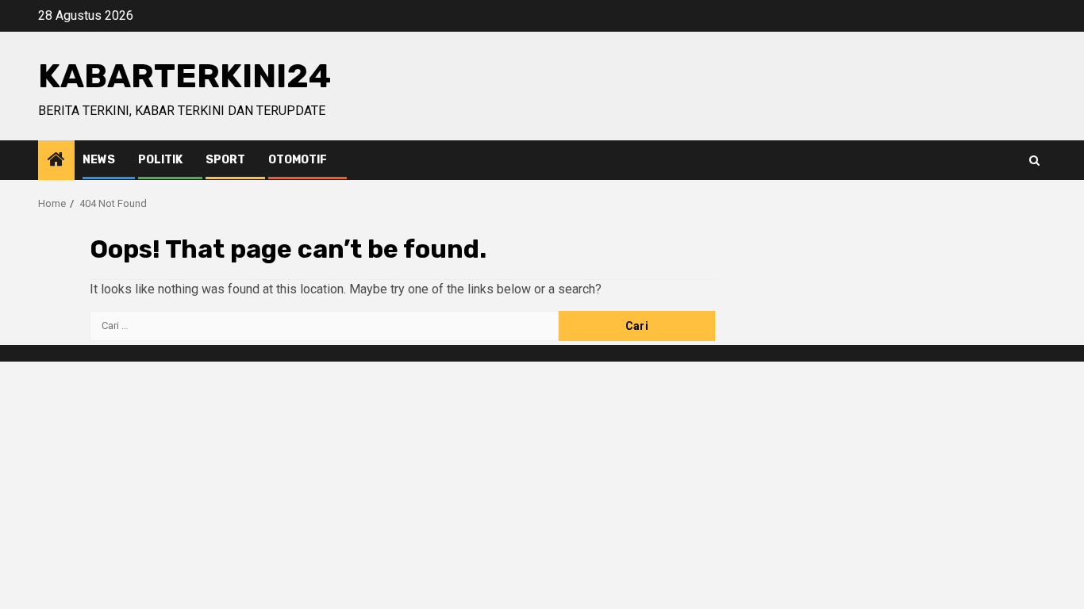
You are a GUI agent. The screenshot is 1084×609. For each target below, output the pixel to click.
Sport (225, 160)
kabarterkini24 (184, 76)
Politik (160, 160)
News (99, 160)
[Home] (56, 161)
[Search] (1034, 160)
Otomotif (297, 160)
